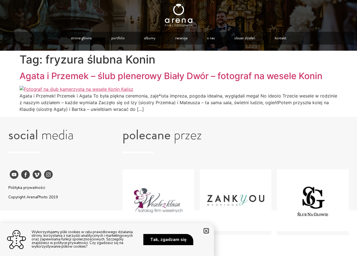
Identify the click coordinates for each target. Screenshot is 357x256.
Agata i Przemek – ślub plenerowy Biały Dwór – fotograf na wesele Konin (171, 75)
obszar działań (244, 38)
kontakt (280, 38)
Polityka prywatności (26, 187)
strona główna (81, 38)
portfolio (118, 38)
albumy (150, 38)
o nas (211, 38)
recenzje (181, 38)
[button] (206, 231)
